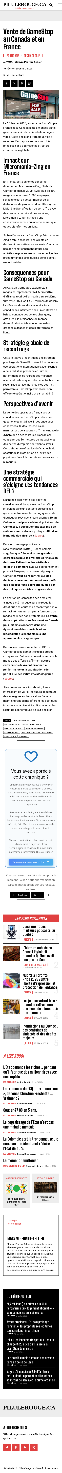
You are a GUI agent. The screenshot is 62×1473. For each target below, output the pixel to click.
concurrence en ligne (24, 720)
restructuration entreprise (37, 732)
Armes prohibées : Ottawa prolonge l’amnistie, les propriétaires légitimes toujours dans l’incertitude (29, 1326)
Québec (27, 1043)
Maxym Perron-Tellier (28, 62)
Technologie (31, 55)
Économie (9, 1082)
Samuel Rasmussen (26, 1132)
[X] (14, 83)
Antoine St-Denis (34, 1166)
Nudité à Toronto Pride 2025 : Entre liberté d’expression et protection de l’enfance (40, 981)
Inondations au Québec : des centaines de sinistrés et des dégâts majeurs (40, 1032)
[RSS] (24, 1447)
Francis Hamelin (25, 1115)
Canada (27, 992)
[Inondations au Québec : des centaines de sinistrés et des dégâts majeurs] (11, 1031)
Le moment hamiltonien (20, 1160)
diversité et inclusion (16, 724)
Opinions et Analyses (35, 965)
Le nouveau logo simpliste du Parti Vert (16, 1202)
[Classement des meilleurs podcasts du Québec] (11, 932)
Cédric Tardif (23, 1082)
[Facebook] (6, 83)
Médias (27, 939)
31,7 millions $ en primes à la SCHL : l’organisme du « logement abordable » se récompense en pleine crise (30, 1308)
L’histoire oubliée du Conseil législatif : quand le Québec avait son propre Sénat (39, 954)
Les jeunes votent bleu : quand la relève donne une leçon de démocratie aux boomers (41, 1006)
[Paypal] (16, 1447)
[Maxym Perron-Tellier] (14, 1225)
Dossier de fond (14, 1166)
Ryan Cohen (10, 736)
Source (38, 535)
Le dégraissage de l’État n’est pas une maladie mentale (28, 1124)
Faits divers (11, 1365)
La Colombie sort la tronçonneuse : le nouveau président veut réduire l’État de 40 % (30, 1144)
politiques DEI (11, 732)
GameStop (35, 724)
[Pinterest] (22, 83)
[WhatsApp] (29, 83)
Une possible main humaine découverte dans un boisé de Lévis (30, 1360)
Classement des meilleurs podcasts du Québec (39, 930)
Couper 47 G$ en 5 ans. (20, 1110)
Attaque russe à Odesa (45, 1198)
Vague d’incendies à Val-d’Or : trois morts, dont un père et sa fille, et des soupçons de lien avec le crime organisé (31, 1376)
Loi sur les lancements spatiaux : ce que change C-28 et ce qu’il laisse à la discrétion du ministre (31, 1344)
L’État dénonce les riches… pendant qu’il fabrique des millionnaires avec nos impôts (30, 1072)
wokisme (23, 736)
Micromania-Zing (35, 728)
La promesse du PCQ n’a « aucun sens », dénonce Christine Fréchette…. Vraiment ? (31, 1093)
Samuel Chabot (24, 1103)
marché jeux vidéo (13, 728)
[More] (48, 895)
